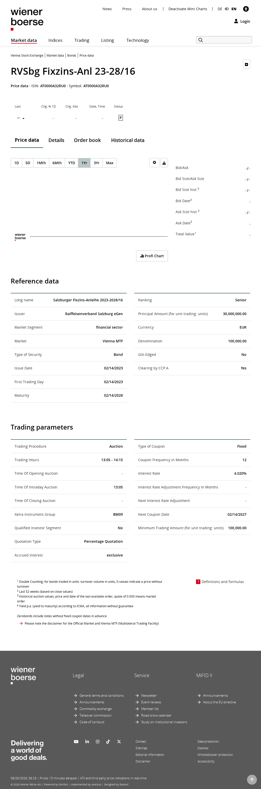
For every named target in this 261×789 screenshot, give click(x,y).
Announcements (92, 702)
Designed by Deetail (116, 784)
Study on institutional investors (164, 722)
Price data (27, 140)
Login (244, 21)
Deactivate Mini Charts (187, 9)
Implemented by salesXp (86, 784)
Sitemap (141, 748)
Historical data (128, 140)
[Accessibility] (246, 9)
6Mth (57, 162)
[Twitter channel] (119, 741)
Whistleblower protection (215, 755)
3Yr (96, 162)
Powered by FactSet (56, 784)
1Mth (41, 162)
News (107, 8)
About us (149, 8)
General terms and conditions (102, 695)
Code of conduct (92, 722)
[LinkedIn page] (87, 741)
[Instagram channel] (97, 741)
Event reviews (151, 702)
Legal (78, 675)
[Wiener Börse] (27, 18)
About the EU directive (219, 702)
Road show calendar (156, 715)
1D (16, 162)
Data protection (208, 741)
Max (109, 162)
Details (56, 140)
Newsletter (149, 695)
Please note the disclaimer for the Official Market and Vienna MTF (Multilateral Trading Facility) (92, 623)
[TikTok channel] (108, 741)
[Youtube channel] (76, 741)
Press (127, 8)
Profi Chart (154, 255)
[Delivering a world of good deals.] (29, 749)
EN (234, 8)
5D (27, 162)
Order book (87, 140)
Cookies (203, 748)
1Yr (84, 162)
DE (220, 8)
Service (141, 675)
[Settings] (154, 162)
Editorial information (150, 755)
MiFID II (204, 675)
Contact (141, 741)
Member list (150, 708)
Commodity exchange (96, 708)
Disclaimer (143, 761)
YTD (71, 162)
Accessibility (206, 761)
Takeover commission (96, 715)
